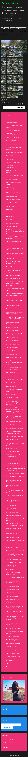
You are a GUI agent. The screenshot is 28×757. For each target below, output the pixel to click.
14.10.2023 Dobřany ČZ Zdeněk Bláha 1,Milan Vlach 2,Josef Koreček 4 (14, 283)
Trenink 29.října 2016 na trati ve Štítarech (14, 612)
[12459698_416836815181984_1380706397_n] (15, 57)
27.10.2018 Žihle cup (11, 508)
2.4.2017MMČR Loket (11, 603)
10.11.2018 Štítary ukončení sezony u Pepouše (13, 501)
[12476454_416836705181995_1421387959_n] (20, 84)
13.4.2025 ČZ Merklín (7, 16)
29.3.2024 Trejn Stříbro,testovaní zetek (15, 254)
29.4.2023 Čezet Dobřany (13, 344)
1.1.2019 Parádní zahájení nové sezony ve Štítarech (14, 496)
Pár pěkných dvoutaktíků (13, 643)
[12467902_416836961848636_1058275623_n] (20, 74)
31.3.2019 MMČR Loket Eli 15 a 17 (15, 477)
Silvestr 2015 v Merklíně (12, 636)
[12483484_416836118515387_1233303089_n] (9, 91)
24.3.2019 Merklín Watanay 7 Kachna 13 (14, 481)
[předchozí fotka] (3, 47)
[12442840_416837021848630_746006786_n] (15, 97)
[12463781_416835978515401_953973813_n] (15, 67)
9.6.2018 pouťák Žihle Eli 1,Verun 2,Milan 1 (15, 529)
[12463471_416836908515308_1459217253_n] (9, 63)
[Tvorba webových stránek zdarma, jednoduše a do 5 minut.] (19, 755)
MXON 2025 (19, 16)
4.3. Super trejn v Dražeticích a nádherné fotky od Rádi (14, 607)
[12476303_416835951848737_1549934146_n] (15, 84)
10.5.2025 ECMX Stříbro (12, 203)
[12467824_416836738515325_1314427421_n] (15, 74)
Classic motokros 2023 (12, 376)
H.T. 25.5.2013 (10, 660)
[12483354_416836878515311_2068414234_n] (9, 87)
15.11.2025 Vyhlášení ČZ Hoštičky (15, 176)
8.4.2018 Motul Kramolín (12, 547)
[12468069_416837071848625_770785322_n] (3, 77)
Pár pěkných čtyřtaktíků (12, 640)
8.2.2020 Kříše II (10, 394)
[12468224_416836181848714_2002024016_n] (15, 77)
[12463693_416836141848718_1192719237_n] (3, 67)
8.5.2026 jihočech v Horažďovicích (15, 152)
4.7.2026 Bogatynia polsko (13, 134)
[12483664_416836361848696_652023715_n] (15, 94)
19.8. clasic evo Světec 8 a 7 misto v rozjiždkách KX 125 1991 (15, 318)
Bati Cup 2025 (10, 216)
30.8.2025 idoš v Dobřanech (13, 199)
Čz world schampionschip (9, 13)
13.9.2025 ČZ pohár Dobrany (14, 193)
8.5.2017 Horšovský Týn (12, 599)
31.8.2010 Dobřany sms (12, 451)
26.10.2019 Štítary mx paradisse (14, 428)
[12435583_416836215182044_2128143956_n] (9, 97)
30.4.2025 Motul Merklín (12, 223)
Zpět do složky (5, 102)
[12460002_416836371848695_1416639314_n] (9, 60)
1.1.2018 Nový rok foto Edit (13, 562)
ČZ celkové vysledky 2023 (13, 278)
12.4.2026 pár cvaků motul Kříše (14, 162)
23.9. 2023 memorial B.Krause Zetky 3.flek (14, 301)
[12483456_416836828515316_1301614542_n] (20, 87)
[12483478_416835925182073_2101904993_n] (3, 91)
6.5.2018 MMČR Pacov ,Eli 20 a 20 (15, 551)
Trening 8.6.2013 (10, 663)
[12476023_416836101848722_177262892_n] (3, 80)
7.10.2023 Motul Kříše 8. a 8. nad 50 (15, 289)
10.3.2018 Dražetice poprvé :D (14, 559)
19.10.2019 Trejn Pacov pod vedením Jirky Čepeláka (13, 432)
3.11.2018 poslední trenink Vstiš (14, 505)
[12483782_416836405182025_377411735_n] (3, 97)
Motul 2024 (9, 267)
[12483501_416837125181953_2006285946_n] (20, 91)
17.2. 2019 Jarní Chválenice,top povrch (14, 491)
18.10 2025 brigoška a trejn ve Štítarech (14, 183)
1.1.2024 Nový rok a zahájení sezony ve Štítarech (14, 271)
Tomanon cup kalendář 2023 (14, 379)
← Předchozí (4, 99)
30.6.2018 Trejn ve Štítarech (13, 515)
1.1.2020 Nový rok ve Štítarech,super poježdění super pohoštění (15, 402)
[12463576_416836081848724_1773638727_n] (20, 63)
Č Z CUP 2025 (9, 213)
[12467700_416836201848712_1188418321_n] (20, 70)
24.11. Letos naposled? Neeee (14, 421)
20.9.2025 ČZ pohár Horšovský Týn (14, 188)
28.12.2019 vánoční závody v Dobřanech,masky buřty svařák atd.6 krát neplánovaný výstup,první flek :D (14, 410)
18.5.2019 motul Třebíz (12, 460)
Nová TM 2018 (10, 569)
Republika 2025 (10, 209)
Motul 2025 (9, 220)
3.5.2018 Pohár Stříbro (12, 534)
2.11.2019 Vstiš (10, 424)
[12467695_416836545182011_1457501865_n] (15, 70)
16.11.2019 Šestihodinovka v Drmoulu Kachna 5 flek (13, 417)
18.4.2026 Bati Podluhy (12, 159)
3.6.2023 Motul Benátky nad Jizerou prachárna (13, 323)
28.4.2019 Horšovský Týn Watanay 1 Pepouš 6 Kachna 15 (15, 469)
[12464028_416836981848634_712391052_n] (3, 70)
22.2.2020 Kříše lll (11, 386)
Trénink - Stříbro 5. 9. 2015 (13, 656)
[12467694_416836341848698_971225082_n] (9, 70)
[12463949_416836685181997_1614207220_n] (20, 67)
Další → (3, 101)
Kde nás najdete (6, 10)
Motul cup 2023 (10, 372)
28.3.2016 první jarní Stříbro (13, 628)
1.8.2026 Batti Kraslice (12, 122)
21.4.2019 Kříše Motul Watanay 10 (15, 473)
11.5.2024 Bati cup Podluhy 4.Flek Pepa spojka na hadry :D (15, 237)
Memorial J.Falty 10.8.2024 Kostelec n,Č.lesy (13, 262)
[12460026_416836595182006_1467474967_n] (15, 60)
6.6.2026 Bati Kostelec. (12, 140)
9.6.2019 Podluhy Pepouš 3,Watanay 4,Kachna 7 (13, 455)
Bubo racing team (10, 3)
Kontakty (22, 10)
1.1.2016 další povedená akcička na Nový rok (14, 632)
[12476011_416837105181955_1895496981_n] (20, 77)
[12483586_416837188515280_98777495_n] (9, 94)
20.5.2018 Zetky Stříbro (12, 537)
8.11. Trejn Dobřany (11, 179)
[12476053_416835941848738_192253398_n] (9, 80)
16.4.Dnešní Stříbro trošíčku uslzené (13, 624)
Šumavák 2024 (10, 258)
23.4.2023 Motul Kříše (12, 347)
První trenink (9, 667)
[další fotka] (24, 47)
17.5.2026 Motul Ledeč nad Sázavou (13, 148)
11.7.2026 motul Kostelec (13, 130)
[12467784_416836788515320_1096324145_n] (3, 74)
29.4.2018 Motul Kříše (12, 544)
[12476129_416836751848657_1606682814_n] (15, 80)
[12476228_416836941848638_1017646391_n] (3, 84)
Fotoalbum (10, 7)
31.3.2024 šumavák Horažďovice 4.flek (15, 249)
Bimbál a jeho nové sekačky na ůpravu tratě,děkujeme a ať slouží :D (15, 231)
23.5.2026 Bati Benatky (12, 144)
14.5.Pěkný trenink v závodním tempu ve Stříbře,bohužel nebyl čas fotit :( (14, 618)
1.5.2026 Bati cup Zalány (12, 156)
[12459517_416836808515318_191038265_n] (3, 57)
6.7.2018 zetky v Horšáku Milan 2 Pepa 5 (15, 519)
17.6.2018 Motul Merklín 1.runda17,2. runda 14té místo (14, 524)
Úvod (3, 7)
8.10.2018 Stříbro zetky (12, 512)
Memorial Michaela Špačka (13, 357)
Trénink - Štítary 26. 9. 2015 (13, 653)
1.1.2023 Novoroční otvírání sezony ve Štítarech (13, 368)
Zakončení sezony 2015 (12, 650)
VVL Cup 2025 (10, 206)
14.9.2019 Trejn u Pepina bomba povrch (15, 444)
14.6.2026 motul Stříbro (12, 137)
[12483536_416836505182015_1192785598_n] (3, 94)
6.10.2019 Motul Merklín (12, 440)
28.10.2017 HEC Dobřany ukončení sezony (13, 573)
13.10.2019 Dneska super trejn (14, 436)
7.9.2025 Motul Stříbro (12, 196)
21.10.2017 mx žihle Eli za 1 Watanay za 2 (13, 581)
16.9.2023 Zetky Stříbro (12, 305)
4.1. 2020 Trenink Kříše (12, 398)
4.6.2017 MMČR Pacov (12, 593)
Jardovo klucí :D (10, 383)
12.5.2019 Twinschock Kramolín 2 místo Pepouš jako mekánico (15, 464)
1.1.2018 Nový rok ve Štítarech (14, 566)
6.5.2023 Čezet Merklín (12, 340)
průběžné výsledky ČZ (12, 327)
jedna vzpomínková (11, 448)
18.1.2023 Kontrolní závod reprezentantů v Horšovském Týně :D (14, 362)
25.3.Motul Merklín (11, 351)
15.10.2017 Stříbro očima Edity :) (15, 577)
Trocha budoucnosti (11, 646)
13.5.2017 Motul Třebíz (12, 596)
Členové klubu (19, 7)
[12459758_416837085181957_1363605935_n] (3, 60)
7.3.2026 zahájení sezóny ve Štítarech (13, 171)
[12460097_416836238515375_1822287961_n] (3, 63)
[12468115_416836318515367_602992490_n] (9, 77)
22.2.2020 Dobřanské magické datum (14, 390)
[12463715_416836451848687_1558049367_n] (9, 67)
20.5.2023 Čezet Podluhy (12, 330)
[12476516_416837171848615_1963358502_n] (3, 87)
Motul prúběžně (10, 309)
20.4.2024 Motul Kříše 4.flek (13, 241)
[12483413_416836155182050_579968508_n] (15, 87)
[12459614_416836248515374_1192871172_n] (9, 57)
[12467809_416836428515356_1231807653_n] (9, 74)
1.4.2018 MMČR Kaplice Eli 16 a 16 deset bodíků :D (15, 555)
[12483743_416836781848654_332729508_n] (20, 94)
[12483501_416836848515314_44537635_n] (15, 91)
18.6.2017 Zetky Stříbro (12, 589)
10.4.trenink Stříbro (11, 354)
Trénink (15, 10)
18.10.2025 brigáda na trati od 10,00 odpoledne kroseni (11, 19)
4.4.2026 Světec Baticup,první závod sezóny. (14, 166)
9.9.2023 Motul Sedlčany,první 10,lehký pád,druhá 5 (14, 313)
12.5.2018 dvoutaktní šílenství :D (15, 540)
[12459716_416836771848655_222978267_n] (20, 57)
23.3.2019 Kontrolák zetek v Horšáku (13, 486)
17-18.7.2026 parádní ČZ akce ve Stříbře (14, 126)
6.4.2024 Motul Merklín (12, 245)
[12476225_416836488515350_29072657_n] (20, 80)
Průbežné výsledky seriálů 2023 (14, 334)
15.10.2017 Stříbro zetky (12, 586)
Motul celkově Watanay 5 (13, 275)
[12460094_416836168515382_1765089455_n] (20, 60)
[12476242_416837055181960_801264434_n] (9, 84)
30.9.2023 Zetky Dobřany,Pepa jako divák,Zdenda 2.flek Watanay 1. (15, 295)
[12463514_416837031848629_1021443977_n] (15, 63)
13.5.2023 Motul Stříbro (12, 337)
